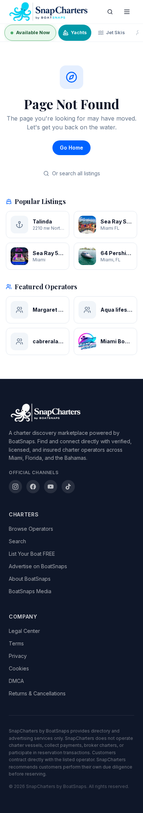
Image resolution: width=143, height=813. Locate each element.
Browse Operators (31, 529)
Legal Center (24, 631)
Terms (16, 643)
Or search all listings (76, 173)
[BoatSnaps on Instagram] (15, 486)
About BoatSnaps (30, 579)
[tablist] (71, 33)
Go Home (71, 147)
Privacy (18, 656)
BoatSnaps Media (30, 591)
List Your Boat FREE (32, 554)
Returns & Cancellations (37, 693)
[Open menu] (127, 11)
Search (17, 541)
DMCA (16, 681)
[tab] (30, 33)
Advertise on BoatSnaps (38, 566)
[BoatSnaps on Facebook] (33, 486)
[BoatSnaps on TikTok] (68, 486)
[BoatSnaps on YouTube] (50, 486)
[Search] (110, 11)
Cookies (19, 668)
